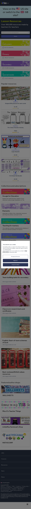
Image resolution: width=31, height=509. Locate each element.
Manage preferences (15, 256)
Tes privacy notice (13, 252)
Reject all (15, 260)
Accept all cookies (15, 264)
